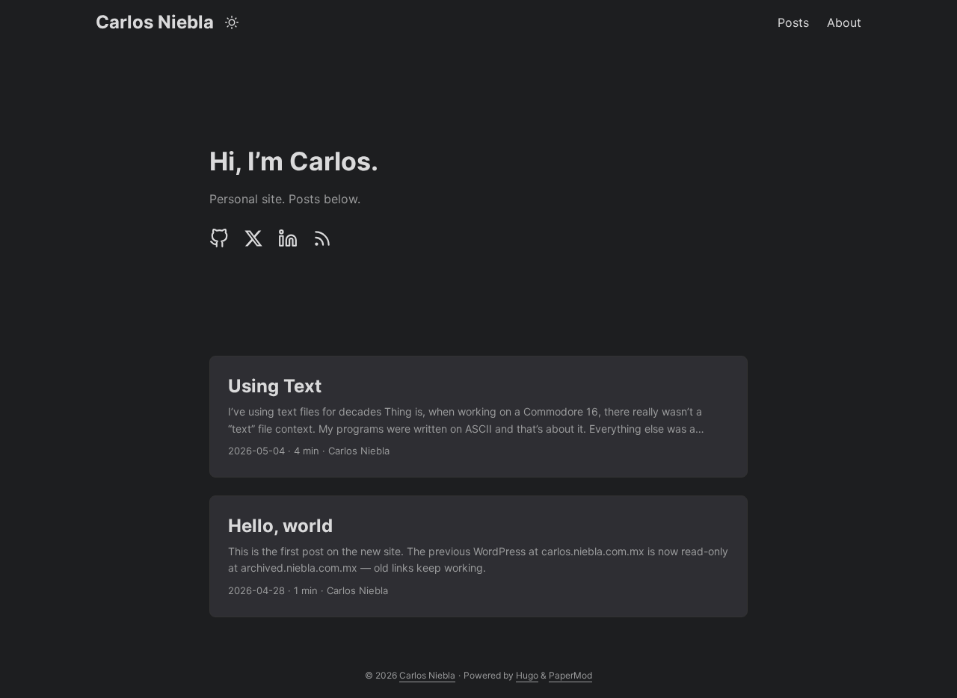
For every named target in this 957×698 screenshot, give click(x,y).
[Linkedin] (288, 238)
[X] (253, 238)
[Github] (222, 238)
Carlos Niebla (155, 22)
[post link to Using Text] (478, 416)
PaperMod (570, 675)
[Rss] (322, 238)
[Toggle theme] (232, 22)
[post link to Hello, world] (478, 556)
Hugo (527, 675)
